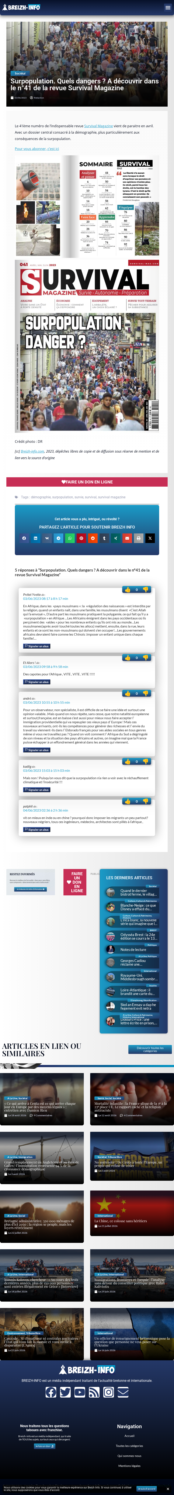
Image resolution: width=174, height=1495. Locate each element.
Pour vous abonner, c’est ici (37, 148)
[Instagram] (108, 1392)
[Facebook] (51, 1392)
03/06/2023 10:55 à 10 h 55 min (46, 702)
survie (78, 497)
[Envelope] (123, 1392)
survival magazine (111, 497)
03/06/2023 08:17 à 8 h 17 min (45, 598)
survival (91, 497)
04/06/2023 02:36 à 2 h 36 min (45, 810)
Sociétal (20, 73)
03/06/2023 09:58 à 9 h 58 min (45, 667)
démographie (41, 497)
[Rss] (94, 1392)
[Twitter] (65, 1392)
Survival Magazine (98, 126)
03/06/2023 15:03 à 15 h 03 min (46, 770)
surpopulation (62, 497)
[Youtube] (79, 1392)
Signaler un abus (38, 646)
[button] (168, 8)
